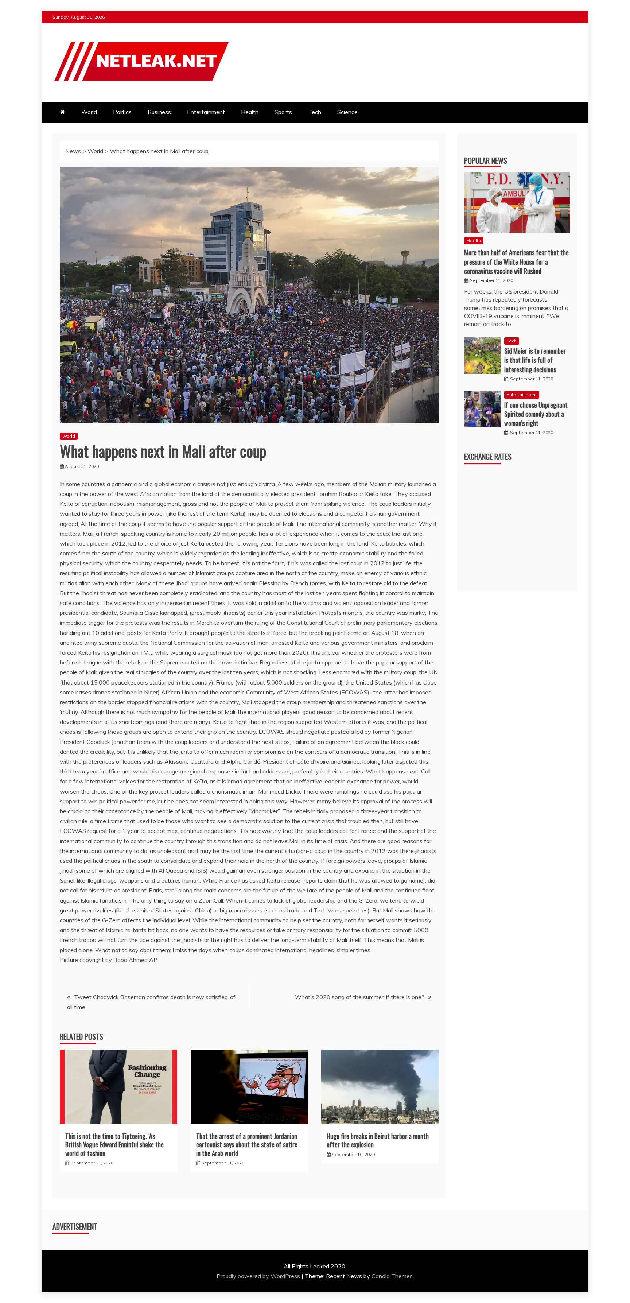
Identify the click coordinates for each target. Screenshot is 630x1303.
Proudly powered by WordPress (259, 1276)
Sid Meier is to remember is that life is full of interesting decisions (535, 360)
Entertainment (206, 112)
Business (159, 112)
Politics (122, 112)
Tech (314, 112)
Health (249, 112)
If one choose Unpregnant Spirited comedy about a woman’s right (536, 414)
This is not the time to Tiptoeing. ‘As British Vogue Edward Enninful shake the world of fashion (114, 1144)
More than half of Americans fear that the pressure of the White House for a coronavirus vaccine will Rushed (516, 261)
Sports (283, 112)
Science (347, 112)
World (89, 112)
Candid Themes (392, 1276)
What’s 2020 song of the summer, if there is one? (359, 997)
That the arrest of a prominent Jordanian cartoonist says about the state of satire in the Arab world (247, 1144)
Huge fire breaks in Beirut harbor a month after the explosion (378, 1140)
